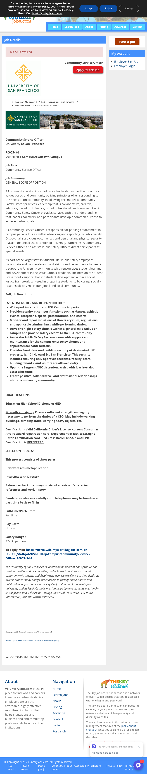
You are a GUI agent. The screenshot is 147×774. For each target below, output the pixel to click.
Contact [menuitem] (58, 719)
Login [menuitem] (56, 725)
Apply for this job (87, 70)
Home (54, 26)
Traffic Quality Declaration (47, 13)
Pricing (103, 26)
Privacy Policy (41, 6)
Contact (137, 26)
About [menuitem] (57, 701)
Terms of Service (17, 6)
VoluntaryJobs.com (37, 762)
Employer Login (124, 66)
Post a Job (127, 42)
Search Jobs (72, 26)
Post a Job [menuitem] (59, 731)
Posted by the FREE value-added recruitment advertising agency (32, 640)
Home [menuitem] (57, 689)
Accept (89, 8)
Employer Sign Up (126, 62)
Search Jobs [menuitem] (60, 695)
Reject (108, 8)
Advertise (120, 26)
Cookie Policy (65, 10)
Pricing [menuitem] (57, 707)
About (89, 26)
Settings (129, 8)
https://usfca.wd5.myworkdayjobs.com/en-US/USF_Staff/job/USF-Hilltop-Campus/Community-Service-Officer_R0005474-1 (48, 554)
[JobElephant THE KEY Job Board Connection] (114, 680)
